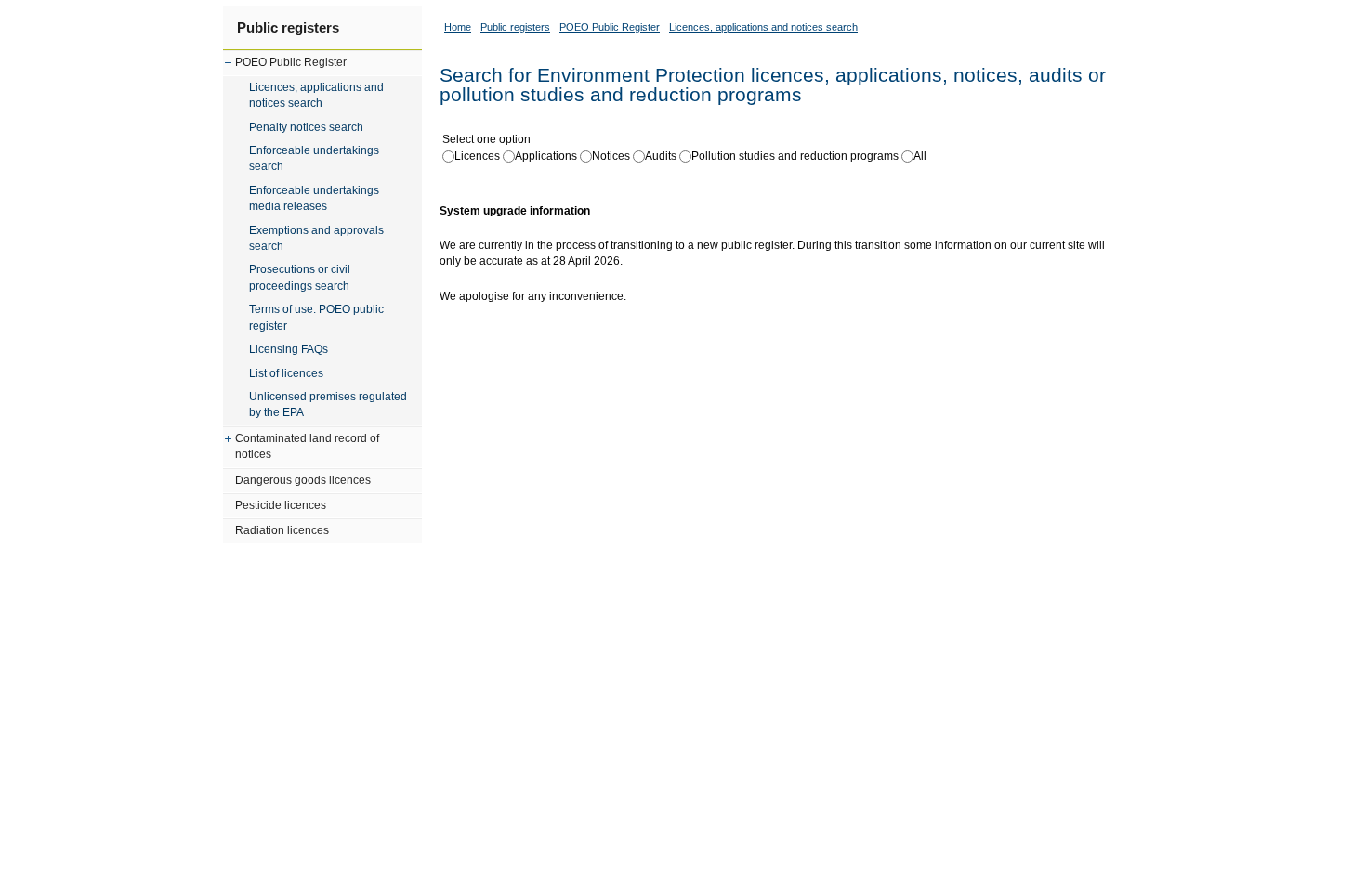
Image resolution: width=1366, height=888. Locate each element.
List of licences (286, 373)
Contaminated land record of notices (307, 446)
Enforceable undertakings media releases (314, 198)
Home (457, 27)
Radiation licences (282, 530)
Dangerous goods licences (303, 480)
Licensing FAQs (288, 349)
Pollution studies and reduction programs (795, 156)
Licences (477, 156)
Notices (611, 156)
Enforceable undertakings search (314, 158)
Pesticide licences (280, 505)
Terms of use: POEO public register (316, 317)
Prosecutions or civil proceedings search (299, 277)
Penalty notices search (306, 127)
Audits (660, 156)
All (919, 156)
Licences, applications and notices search (316, 95)
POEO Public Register (291, 62)
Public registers (288, 27)
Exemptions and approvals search (316, 238)
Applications (546, 156)
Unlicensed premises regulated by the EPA (328, 404)
